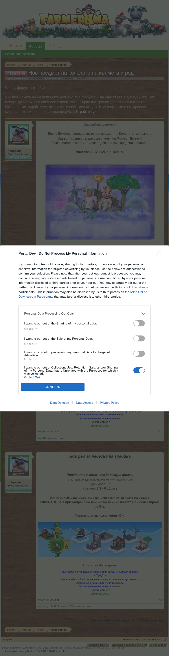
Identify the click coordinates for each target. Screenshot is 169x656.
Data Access (84, 402)
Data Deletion (59, 402)
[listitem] (84, 313)
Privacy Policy (109, 402)
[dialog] (84, 328)
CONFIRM (53, 387)
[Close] (160, 254)
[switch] (139, 323)
